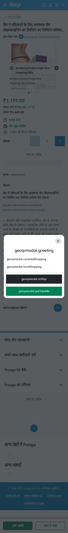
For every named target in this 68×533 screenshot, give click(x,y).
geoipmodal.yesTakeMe (34, 291)
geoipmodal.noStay (34, 279)
